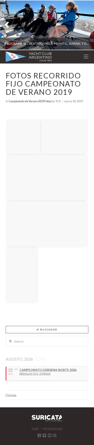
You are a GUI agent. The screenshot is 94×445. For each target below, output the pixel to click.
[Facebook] (39, 435)
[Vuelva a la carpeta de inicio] (9, 111)
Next (84, 25)
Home (35, 428)
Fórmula (11, 395)
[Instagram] (54, 435)
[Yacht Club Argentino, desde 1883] (29, 56)
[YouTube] (49, 435)
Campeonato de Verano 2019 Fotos (30, 101)
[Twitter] (44, 435)
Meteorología (52, 428)
